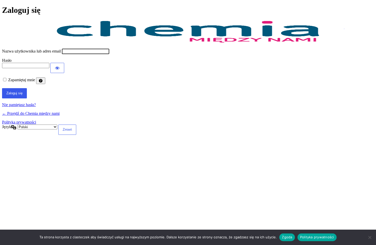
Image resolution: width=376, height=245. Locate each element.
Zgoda (287, 237)
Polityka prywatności (19, 122)
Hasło (7, 60)
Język (6, 127)
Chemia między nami (188, 32)
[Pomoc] (40, 80)
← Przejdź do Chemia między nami (31, 113)
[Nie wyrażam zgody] (369, 237)
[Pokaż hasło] (57, 68)
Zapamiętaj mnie (21, 80)
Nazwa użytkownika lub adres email (31, 51)
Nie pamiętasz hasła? (19, 105)
